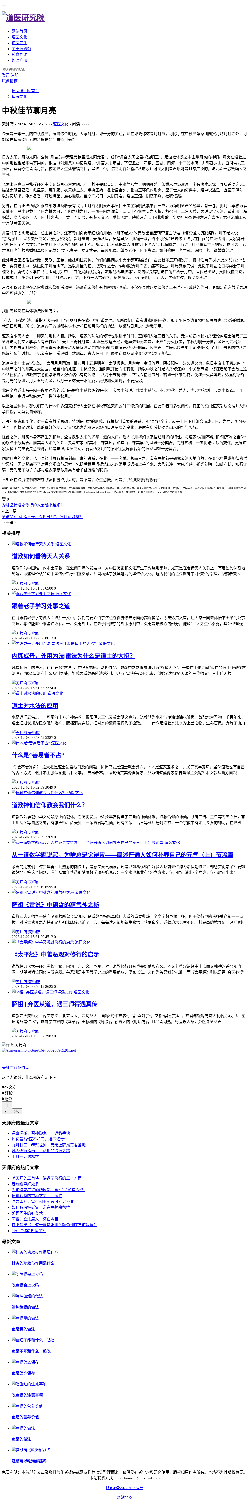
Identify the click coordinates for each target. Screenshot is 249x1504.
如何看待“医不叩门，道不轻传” (39, 1139)
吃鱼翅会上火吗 (25, 1285)
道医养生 (19, 43)
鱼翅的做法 (21, 1439)
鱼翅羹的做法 (23, 1329)
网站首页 (19, 31)
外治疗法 (19, 60)
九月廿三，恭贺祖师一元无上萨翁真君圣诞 (49, 1145)
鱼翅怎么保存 (23, 1373)
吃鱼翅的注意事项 (27, 1395)
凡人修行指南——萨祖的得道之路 (41, 1151)
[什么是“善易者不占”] (31, 743)
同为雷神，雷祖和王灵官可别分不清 (43, 1202)
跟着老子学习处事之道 (41, 606)
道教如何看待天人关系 (41, 556)
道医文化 (19, 37)
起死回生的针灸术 (27, 1213)
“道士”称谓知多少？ (29, 1231)
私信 (17, 1111)
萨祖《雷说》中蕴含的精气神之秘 (55, 905)
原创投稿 (10, 81)
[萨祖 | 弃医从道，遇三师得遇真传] (43, 992)
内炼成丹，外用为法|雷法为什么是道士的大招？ (73, 656)
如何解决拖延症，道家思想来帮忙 (41, 1207)
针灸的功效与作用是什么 (33, 1263)
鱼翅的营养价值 (25, 1417)
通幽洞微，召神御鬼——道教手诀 (41, 1133)
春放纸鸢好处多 (25, 1184)
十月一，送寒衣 (25, 1157)
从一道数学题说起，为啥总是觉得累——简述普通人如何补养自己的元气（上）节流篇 (122, 855)
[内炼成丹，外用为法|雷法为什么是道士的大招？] (55, 644)
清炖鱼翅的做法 (25, 1307)
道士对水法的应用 (35, 706)
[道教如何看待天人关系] (33, 544)
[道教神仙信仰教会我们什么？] (39, 793)
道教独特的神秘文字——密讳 (37, 1196)
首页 (25, 91)
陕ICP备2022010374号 (124, 1488)
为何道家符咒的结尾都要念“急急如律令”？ (48, 1190)
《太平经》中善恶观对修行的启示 (55, 954)
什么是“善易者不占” (38, 755)
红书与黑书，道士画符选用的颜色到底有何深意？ (54, 1225)
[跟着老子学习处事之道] (33, 594)
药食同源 (19, 54)
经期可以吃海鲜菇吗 (29, 1461)
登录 (6, 75)
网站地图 (124, 1497)
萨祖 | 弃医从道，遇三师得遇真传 (55, 1004)
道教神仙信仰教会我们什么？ (50, 805)
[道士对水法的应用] (30, 693)
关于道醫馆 (21, 49)
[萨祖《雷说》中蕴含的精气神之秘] (43, 892)
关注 (7, 1111)
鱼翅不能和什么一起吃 (31, 1351)
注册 (14, 75)
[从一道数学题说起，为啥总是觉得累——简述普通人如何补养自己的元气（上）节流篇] (88, 843)
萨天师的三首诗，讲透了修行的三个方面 (47, 1178)
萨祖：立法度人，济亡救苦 (35, 1219)
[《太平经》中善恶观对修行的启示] (43, 942)
